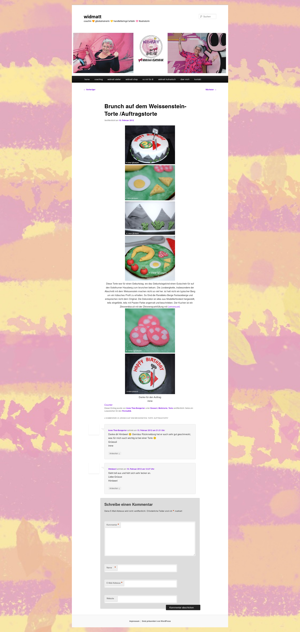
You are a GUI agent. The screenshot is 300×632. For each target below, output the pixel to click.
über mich (184, 79)
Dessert (154, 408)
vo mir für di (147, 79)
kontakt (197, 79)
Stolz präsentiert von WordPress (156, 621)
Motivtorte (163, 408)
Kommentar (113, 524)
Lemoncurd (174, 306)
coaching (99, 79)
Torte (170, 408)
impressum (134, 621)
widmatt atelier (114, 79)
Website (110, 598)
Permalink (126, 410)
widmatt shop (132, 79)
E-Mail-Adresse (114, 582)
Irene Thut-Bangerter (135, 408)
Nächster (211, 89)
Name (111, 567)
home (87, 79)
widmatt (92, 16)
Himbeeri (112, 468)
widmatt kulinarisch (167, 79)
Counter (108, 404)
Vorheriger (89, 89)
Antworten (115, 453)
